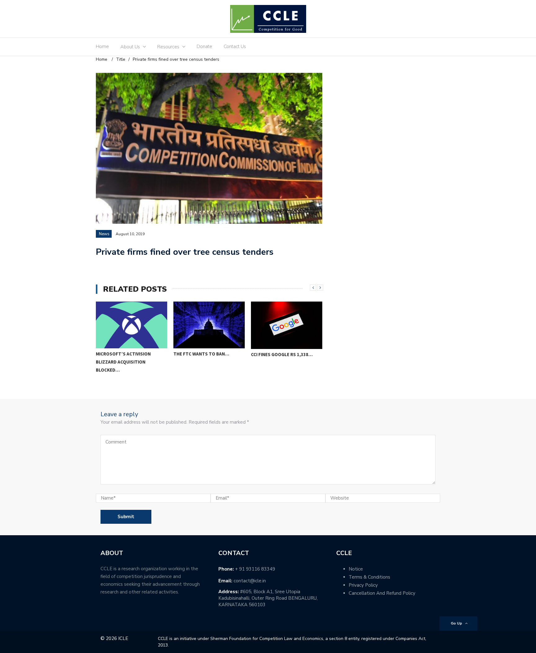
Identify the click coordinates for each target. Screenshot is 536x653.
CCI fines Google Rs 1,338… (282, 354)
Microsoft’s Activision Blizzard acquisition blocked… (123, 362)
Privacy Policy (363, 585)
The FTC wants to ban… (201, 354)
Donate (204, 46)
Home (102, 46)
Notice (356, 569)
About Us (130, 47)
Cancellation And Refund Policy (382, 593)
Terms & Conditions (369, 577)
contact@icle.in (250, 581)
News (104, 234)
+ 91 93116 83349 (255, 569)
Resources (168, 47)
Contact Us (235, 46)
